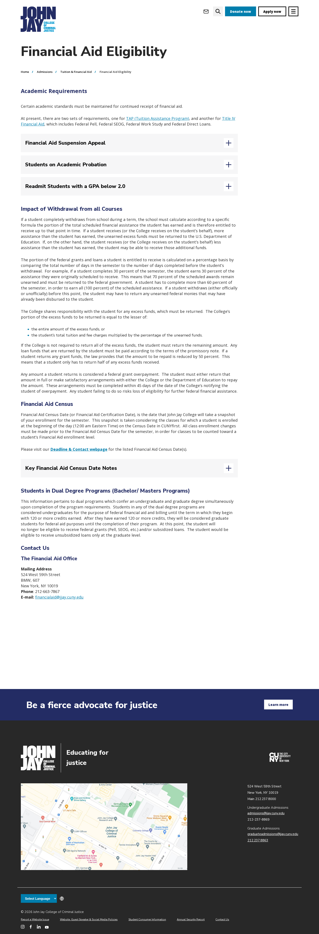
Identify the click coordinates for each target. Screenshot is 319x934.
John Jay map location (104, 826)
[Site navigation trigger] (293, 11)
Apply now (272, 11)
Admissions (45, 72)
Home (25, 72)
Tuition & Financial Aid (76, 72)
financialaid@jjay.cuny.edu (59, 597)
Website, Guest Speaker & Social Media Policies (89, 919)
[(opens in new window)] (280, 760)
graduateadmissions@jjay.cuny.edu (272, 834)
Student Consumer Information (147, 919)
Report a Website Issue (35, 919)
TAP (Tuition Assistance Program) (157, 118)
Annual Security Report (191, 919)
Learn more (278, 704)
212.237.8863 (257, 840)
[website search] (218, 11)
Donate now (240, 11)
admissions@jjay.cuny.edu (265, 813)
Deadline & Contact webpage (78, 449)
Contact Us (222, 919)
